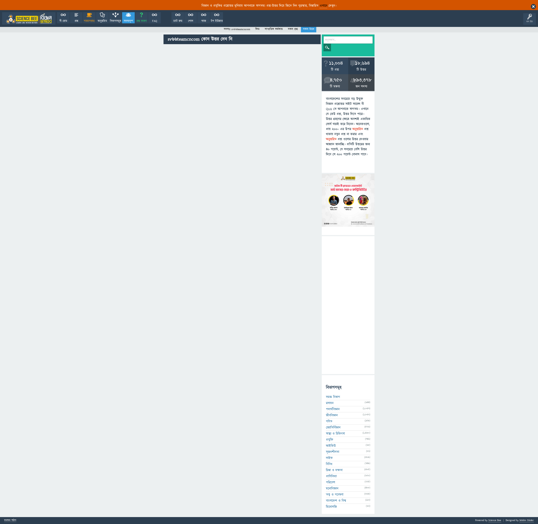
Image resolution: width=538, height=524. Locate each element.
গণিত (329, 421)
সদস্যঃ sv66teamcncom (237, 29)
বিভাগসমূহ (115, 21)
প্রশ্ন (76, 21)
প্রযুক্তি (329, 439)
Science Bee (494, 520)
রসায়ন (330, 403)
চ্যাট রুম (177, 21)
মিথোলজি (331, 506)
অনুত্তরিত (102, 21)
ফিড (257, 29)
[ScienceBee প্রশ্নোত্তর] (28, 18)
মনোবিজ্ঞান (332, 488)
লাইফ (329, 458)
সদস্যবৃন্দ (128, 21)
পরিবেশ (330, 482)
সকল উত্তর (308, 29)
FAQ (154, 21)
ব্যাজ (203, 21)
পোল (190, 21)
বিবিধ (329, 464)
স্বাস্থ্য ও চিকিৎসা (335, 433)
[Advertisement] (242, 77)
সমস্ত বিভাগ (333, 397)
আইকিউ (331, 445)
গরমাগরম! (89, 21)
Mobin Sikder (527, 520)
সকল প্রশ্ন (293, 29)
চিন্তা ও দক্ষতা (334, 470)
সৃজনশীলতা (332, 452)
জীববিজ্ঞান (332, 415)
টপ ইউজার (217, 21)
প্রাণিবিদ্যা (331, 476)
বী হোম (63, 21)
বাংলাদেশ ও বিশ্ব (336, 500)
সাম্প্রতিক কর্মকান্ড (274, 29)
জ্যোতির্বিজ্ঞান (333, 427)
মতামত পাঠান (10, 520)
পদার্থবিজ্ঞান (333, 409)
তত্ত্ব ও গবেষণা (334, 494)
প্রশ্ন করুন (141, 21)
